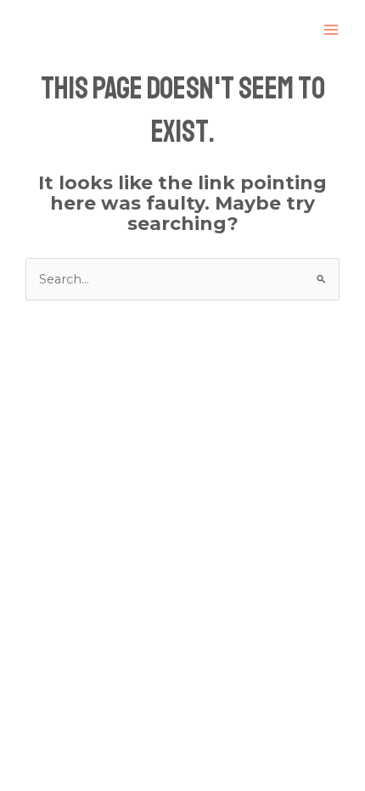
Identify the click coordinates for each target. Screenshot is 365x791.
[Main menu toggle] (331, 30)
